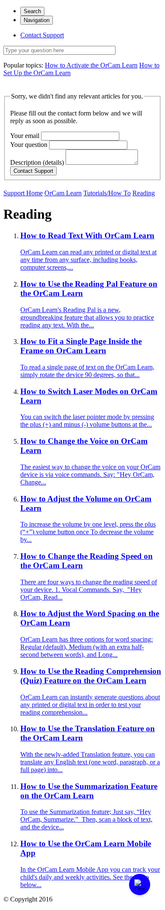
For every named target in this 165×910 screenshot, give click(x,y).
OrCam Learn (63, 193)
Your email (24, 135)
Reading (143, 193)
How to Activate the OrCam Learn (91, 65)
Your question (28, 144)
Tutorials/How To (107, 193)
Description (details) (37, 162)
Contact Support (42, 35)
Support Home (23, 193)
